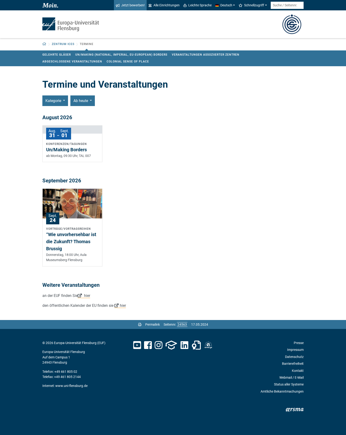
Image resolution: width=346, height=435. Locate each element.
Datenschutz (294, 357)
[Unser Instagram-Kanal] (158, 345)
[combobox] (287, 5)
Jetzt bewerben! (133, 5)
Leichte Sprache (200, 5)
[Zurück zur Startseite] (70, 24)
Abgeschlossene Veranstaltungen (72, 61)
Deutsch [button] (226, 5)
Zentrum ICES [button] (63, 44)
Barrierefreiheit (293, 363)
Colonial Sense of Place (128, 61)
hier (86, 295)
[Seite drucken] (139, 324)
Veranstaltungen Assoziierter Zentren (205, 54)
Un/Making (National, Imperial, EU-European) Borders (121, 54)
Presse (299, 343)
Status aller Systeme (289, 384)
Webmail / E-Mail (291, 377)
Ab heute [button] (81, 100)
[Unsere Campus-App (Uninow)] (171, 345)
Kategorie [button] (53, 100)
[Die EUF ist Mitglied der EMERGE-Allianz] (208, 345)
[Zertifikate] (196, 345)
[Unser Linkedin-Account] (184, 345)
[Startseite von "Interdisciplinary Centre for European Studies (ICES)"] (292, 24)
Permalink (152, 324)
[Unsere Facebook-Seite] (148, 345)
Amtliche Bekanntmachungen (282, 391)
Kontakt (298, 371)
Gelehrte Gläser (56, 54)
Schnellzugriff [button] (254, 5)
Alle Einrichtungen (166, 5)
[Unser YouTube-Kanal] (137, 345)
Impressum (295, 350)
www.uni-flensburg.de (71, 386)
